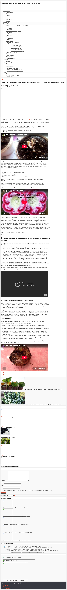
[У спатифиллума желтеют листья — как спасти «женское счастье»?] (12, 557)
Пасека (5, 72)
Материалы (9, 56)
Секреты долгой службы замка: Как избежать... (16, 507)
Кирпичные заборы (16, 49)
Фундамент (11, 26)
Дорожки (8, 14)
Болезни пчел (9, 76)
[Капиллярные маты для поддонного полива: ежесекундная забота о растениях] (5, 434)
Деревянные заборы (16, 46)
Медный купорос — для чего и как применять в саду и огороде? (27, 552)
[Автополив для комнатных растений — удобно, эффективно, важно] (5, 453)
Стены (10, 28)
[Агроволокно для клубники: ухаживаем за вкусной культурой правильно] (5, 415)
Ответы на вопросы (8, 588)
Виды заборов (12, 44)
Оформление (6, 11)
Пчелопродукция (10, 73)
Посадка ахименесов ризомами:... (10, 466)
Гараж (10, 35)
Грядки (8, 21)
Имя (2, 482)
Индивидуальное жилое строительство (17, 25)
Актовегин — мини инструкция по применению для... (18, 532)
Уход (7, 65)
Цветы (7, 64)
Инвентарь (6, 22)
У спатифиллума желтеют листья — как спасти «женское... (19, 559)
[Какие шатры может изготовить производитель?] (8, 514)
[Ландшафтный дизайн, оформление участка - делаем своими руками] (20, 3)
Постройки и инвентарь (12, 75)
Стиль (7, 18)
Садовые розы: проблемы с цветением (13, 580)
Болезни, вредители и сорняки (14, 69)
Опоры (10, 39)
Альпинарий (9, 12)
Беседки (10, 38)
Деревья (8, 61)
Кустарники (9, 62)
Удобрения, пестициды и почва (14, 71)
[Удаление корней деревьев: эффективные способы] (5, 424)
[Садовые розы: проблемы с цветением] (15, 579)
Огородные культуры (12, 68)
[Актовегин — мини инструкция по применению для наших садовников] (8, 531)
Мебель (8, 54)
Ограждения (9, 41)
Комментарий (4, 480)
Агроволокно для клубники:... (9, 417)
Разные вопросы (10, 58)
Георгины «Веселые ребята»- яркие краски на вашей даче (26, 546)
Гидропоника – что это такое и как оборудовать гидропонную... (20, 561)
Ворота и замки (12, 52)
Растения (5, 59)
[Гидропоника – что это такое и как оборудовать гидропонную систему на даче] (10, 560)
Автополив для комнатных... (8, 456)
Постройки (6, 24)
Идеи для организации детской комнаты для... (16, 524)
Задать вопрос (7, 587)
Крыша (10, 29)
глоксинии (29, 119)
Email (2, 485)
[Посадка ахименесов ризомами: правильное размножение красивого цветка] (5, 463)
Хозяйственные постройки (13, 31)
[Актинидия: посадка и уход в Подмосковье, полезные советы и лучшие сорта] (5, 444)
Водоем (8, 15)
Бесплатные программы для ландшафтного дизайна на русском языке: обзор (32, 547)
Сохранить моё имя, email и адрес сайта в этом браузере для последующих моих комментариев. (27, 490)
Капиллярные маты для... (8, 437)
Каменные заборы (16, 48)
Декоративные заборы (17, 45)
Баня (9, 34)
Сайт (2, 488)
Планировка (9, 19)
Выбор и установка (13, 42)
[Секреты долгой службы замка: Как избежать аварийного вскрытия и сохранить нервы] (8, 506)
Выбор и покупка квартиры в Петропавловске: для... (17, 540)
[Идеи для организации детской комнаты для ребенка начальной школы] (8, 523)
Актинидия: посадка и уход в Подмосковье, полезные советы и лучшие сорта (30, 549)
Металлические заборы (17, 51)
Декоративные (10, 36)
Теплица (10, 32)
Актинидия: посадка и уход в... (9, 446)
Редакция (5, 585)
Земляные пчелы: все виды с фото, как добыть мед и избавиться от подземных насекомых (34, 550)
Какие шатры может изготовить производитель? (16, 516)
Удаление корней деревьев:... (8, 427)
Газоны (8, 16)
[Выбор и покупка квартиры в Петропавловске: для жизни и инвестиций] (8, 539)
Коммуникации (10, 55)
